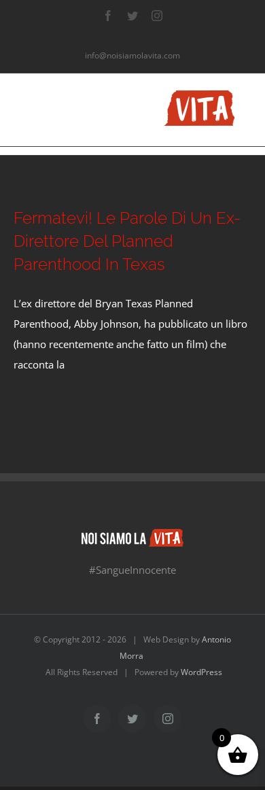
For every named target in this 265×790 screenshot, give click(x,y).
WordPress (201, 672)
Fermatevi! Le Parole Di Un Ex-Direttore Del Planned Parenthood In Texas (127, 241)
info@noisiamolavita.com (132, 55)
